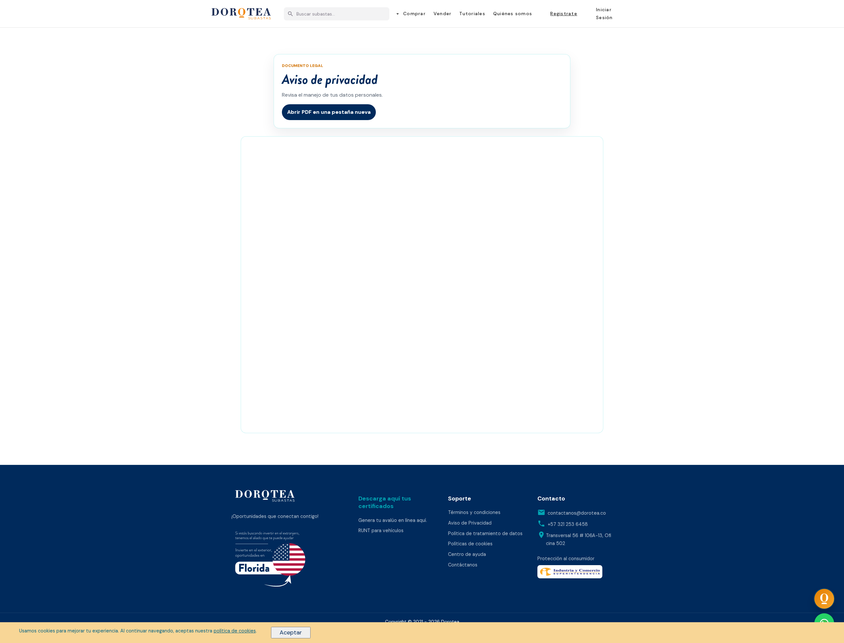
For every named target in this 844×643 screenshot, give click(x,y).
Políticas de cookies (470, 544)
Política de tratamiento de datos (485, 533)
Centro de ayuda (467, 554)
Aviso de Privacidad (470, 523)
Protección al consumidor (565, 559)
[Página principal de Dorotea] (264, 496)
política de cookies (235, 631)
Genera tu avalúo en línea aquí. (392, 520)
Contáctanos (462, 565)
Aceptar (291, 632)
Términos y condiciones (474, 512)
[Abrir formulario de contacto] (824, 599)
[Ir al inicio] (241, 14)
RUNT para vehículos (381, 530)
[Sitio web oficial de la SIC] (575, 571)
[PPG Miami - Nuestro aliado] (287, 561)
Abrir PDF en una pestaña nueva (329, 112)
